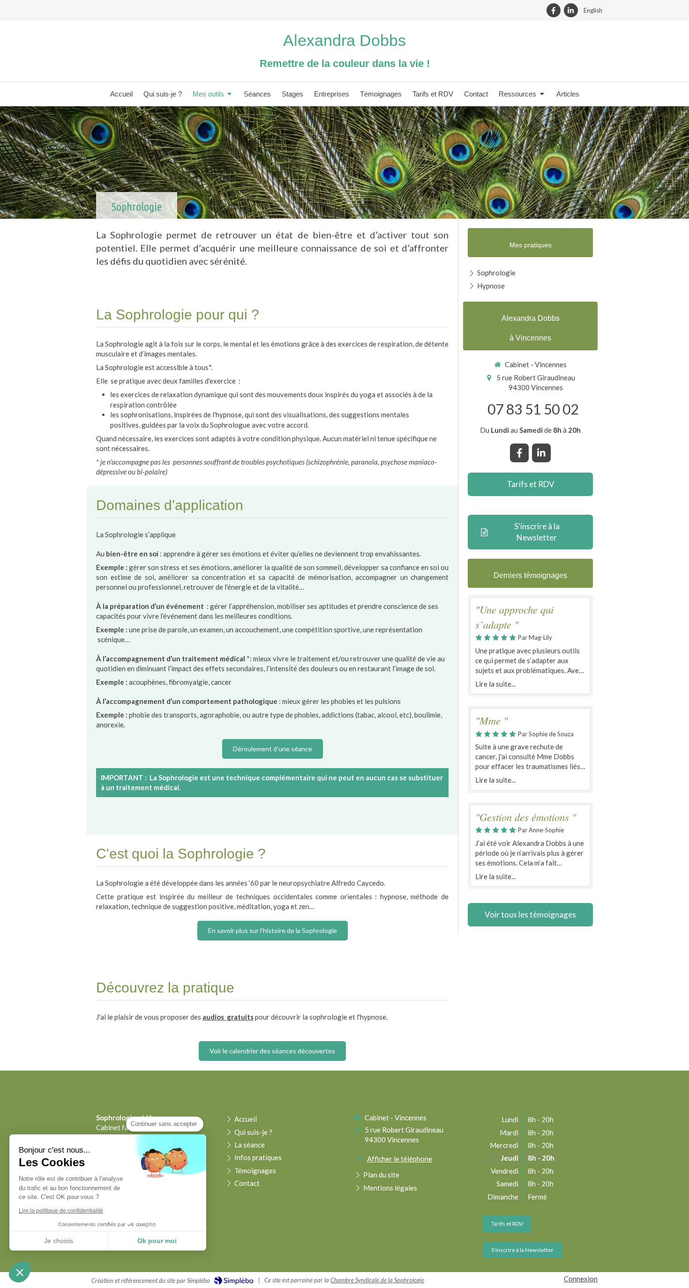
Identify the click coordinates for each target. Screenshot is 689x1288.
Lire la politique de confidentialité (61, 1210)
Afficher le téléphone (399, 1159)
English (593, 10)
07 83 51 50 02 (532, 408)
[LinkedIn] (571, 10)
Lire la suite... (495, 684)
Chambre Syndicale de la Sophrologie (377, 1280)
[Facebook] (554, 10)
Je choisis (58, 1240)
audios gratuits (228, 1017)
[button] (19, 1272)
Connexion (581, 1278)
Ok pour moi (157, 1240)
